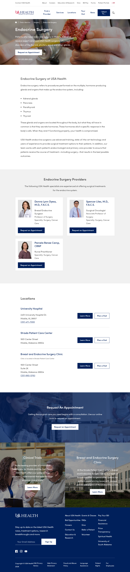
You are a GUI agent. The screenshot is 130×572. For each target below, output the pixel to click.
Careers (52, 3)
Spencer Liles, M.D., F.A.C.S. (97, 203)
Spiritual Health (105, 536)
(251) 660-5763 (26, 59)
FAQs (84, 520)
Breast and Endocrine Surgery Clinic (42, 354)
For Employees (110, 564)
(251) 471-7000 (28, 321)
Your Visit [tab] (83, 12)
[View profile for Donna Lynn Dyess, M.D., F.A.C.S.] (25, 209)
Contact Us (70, 529)
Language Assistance (84, 564)
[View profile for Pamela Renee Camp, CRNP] (25, 250)
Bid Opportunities (72, 520)
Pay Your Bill (103, 515)
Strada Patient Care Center (36, 333)
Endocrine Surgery (50, 22)
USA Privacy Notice (38, 564)
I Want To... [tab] (104, 12)
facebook (16, 551)
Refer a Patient (88, 529)
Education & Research (66, 3)
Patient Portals (103, 3)
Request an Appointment (28, 52)
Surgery (37, 22)
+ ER (113, 3)
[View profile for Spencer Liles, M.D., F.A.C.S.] (77, 209)
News (92, 12)
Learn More (85, 315)
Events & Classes (89, 515)
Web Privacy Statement (52, 564)
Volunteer (86, 534)
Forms (93, 3)
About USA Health (73, 515)
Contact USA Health (22, 3)
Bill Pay (85, 3)
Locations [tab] (72, 12)
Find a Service (25, 22)
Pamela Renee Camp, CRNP (47, 244)
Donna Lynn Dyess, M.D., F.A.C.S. (45, 203)
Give (78, 3)
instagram (21, 551)
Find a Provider (47, 12)
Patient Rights (98, 564)
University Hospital (31, 308)
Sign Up (48, 541)
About (44, 3)
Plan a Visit (102, 315)
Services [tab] (60, 12)
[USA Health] (26, 516)
